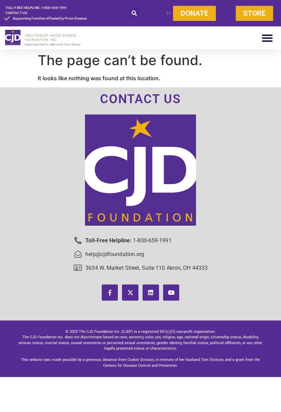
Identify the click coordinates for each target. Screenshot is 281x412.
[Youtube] (171, 292)
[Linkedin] (151, 292)
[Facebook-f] (110, 292)
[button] (134, 13)
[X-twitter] (130, 292)
